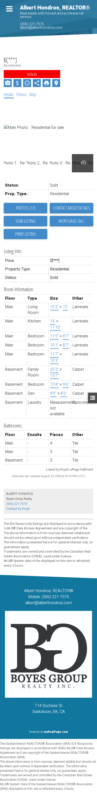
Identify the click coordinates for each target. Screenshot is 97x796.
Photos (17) (25, 208)
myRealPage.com (56, 732)
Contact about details (71, 208)
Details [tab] (9, 94)
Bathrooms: (13, 425)
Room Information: (19, 289)
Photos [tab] (21, 94)
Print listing (25, 234)
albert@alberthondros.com (41, 27)
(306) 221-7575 (32, 24)
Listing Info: (13, 251)
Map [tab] (33, 94)
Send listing (25, 221)
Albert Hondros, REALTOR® (55, 8)
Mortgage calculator (71, 221)
